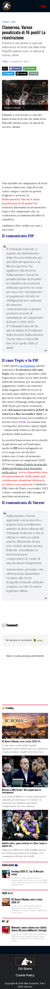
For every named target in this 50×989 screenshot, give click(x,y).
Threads (22, 73)
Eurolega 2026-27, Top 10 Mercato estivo (27, 873)
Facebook (16, 68)
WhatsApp (30, 68)
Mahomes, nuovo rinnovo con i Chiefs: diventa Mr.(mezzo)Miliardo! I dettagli (29, 929)
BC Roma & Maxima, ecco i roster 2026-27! (27, 901)
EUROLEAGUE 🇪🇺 (10, 865)
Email (35, 73)
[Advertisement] (25, 156)
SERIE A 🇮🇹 (7, 893)
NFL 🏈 (5, 921)
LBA (13, 21)
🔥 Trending (8, 708)
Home (6, 21)
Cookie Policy (25, 975)
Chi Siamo (25, 968)
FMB (5, 61)
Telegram (9, 73)
